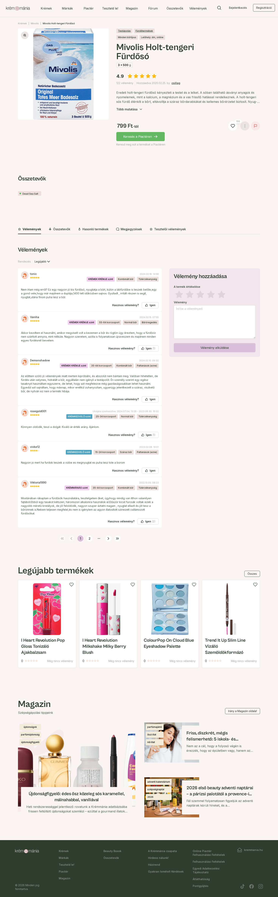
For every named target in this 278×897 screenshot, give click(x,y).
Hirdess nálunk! (158, 857)
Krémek (46, 8)
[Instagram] (260, 886)
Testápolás (124, 30)
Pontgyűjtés (200, 886)
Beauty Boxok (112, 851)
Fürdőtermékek (144, 30)
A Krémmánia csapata (162, 851)
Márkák (67, 8)
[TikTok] (242, 886)
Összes (252, 573)
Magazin (132, 8)
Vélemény (180, 302)
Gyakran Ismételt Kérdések (166, 871)
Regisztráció (264, 7)
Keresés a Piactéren (137, 136)
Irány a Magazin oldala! (242, 711)
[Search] (219, 8)
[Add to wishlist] (71, 584)
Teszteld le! (110, 8)
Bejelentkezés (238, 7)
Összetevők (175, 8)
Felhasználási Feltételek (209, 861)
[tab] (29, 229)
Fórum (153, 8)
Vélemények (198, 8)
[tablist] (139, 229)
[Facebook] (251, 886)
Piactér (89, 8)
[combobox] (42, 261)
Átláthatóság (201, 879)
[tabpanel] (139, 393)
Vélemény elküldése (214, 348)
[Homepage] (18, 8)
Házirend (154, 864)
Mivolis (35, 23)
